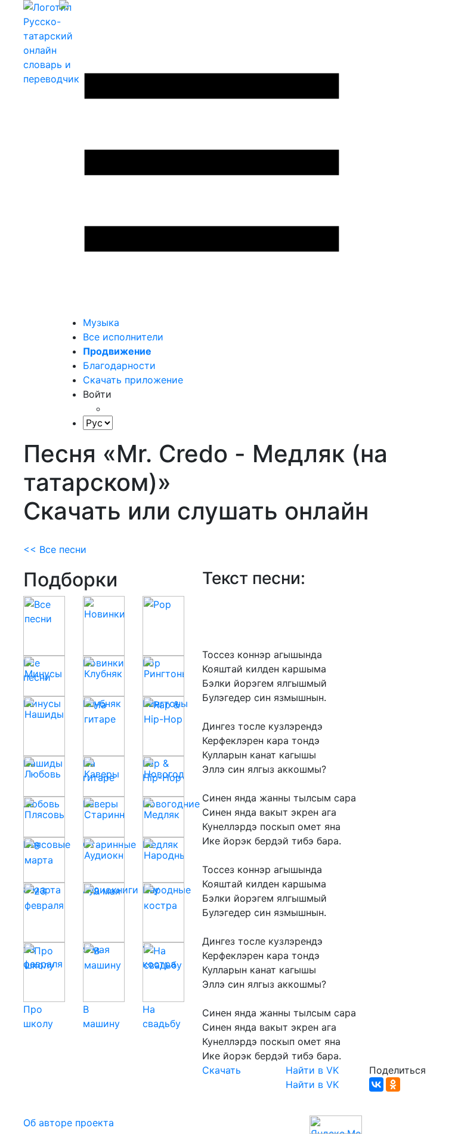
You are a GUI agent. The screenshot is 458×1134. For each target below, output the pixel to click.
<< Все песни (54, 549)
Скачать (221, 1070)
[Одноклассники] (393, 1084)
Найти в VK (312, 1070)
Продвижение (117, 351)
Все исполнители (123, 337)
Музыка (101, 322)
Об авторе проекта (68, 1123)
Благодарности (119, 365)
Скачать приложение (133, 380)
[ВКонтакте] (376, 1084)
